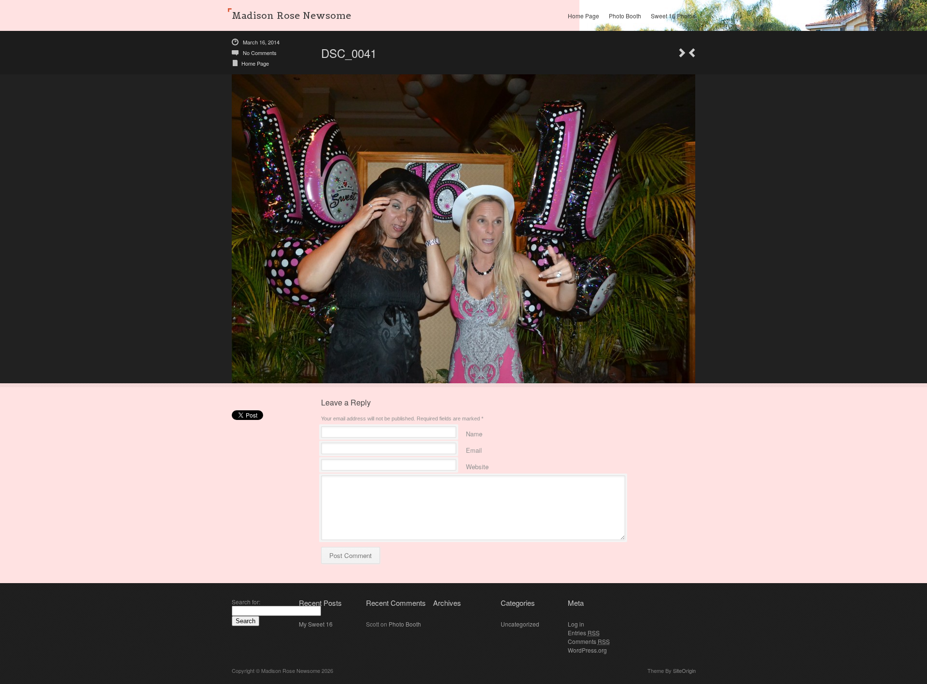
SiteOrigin (684, 670)
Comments (589, 641)
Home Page (583, 16)
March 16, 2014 (261, 42)
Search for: (246, 602)
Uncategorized (520, 624)
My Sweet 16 (316, 624)
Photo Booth (625, 16)
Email (474, 449)
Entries (584, 632)
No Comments (260, 52)
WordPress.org (587, 650)
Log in (576, 624)
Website (477, 465)
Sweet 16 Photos (673, 16)
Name (474, 432)
